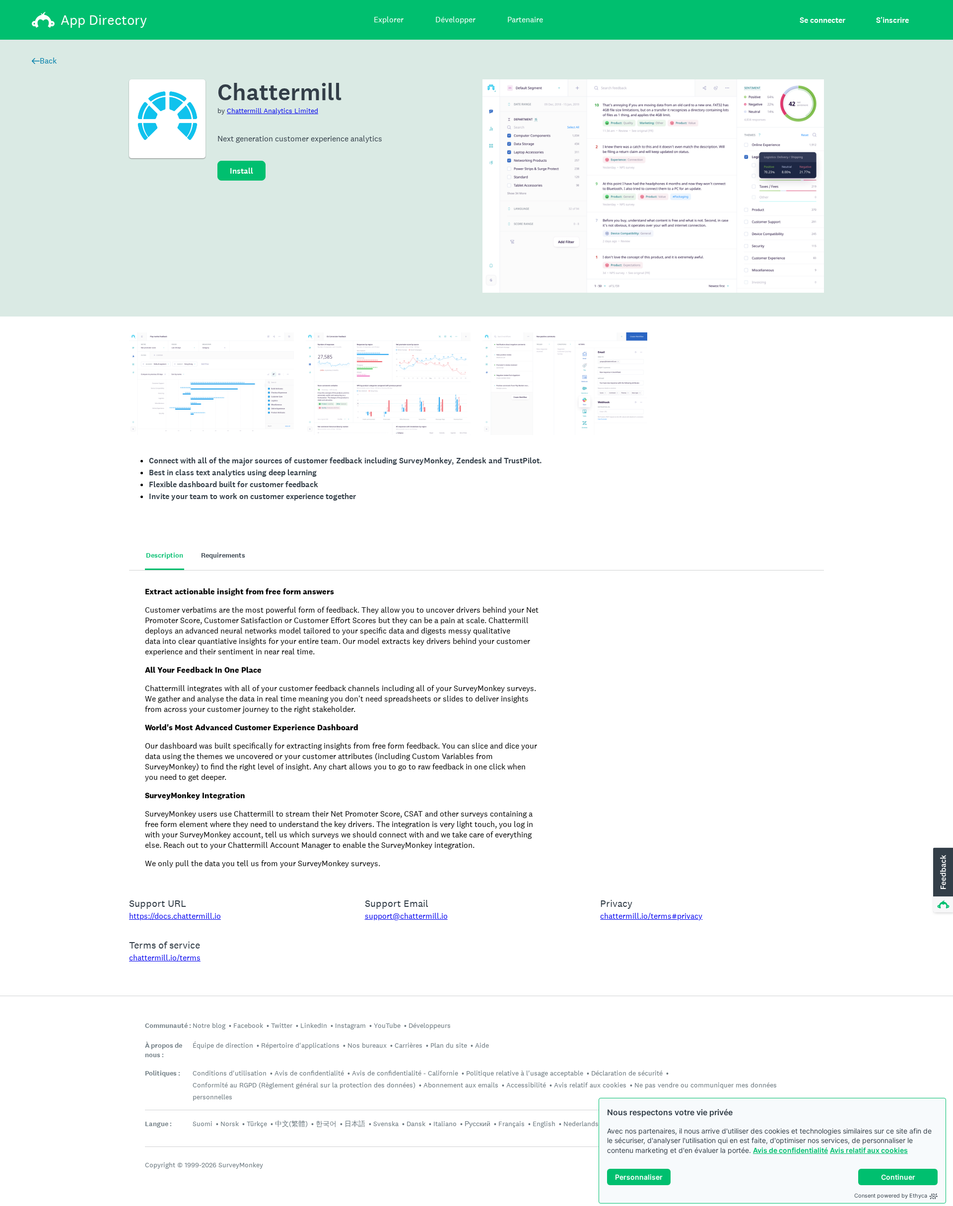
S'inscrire (892, 20)
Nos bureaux (367, 1045)
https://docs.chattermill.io (175, 916)
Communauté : (168, 1025)
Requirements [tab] (223, 555)
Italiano (445, 1123)
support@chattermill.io (406, 916)
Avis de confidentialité (790, 1150)
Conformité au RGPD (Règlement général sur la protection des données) (304, 1084)
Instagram (350, 1025)
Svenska (386, 1123)
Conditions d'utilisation (230, 1073)
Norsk (229, 1123)
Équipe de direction (223, 1045)
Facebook (248, 1025)
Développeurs (429, 1025)
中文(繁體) (291, 1123)
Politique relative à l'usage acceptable (524, 1073)
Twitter (281, 1025)
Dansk (416, 1123)
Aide (482, 1045)
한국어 (326, 1123)
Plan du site (448, 1045)
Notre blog (209, 1025)
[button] (942, 880)
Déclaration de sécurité (627, 1073)
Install (241, 171)
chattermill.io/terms (165, 957)
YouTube (387, 1025)
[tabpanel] (476, 728)
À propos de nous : (163, 1050)
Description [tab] (164, 555)
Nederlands (581, 1123)
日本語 (354, 1123)
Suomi (202, 1123)
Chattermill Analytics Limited (272, 110)
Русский (477, 1123)
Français (511, 1123)
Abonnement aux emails (460, 1084)
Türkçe (257, 1123)
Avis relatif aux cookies (869, 1150)
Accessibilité (526, 1084)
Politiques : (162, 1073)
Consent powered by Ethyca (890, 1195)
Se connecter (822, 20)
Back (48, 61)
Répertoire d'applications (300, 1045)
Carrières (408, 1045)
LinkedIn (313, 1025)
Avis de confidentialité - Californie (405, 1073)
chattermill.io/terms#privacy (651, 916)
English (544, 1123)
